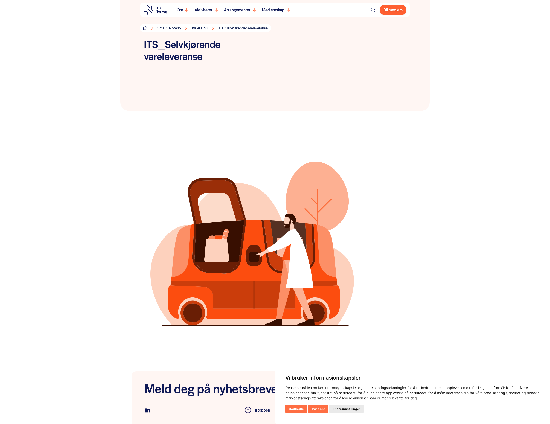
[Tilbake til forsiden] (156, 10)
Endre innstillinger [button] (346, 409)
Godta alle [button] (296, 409)
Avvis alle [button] (318, 409)
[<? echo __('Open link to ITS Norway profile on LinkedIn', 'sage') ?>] (147, 410)
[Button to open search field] (373, 9)
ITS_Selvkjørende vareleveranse (243, 28)
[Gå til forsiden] (145, 28)
